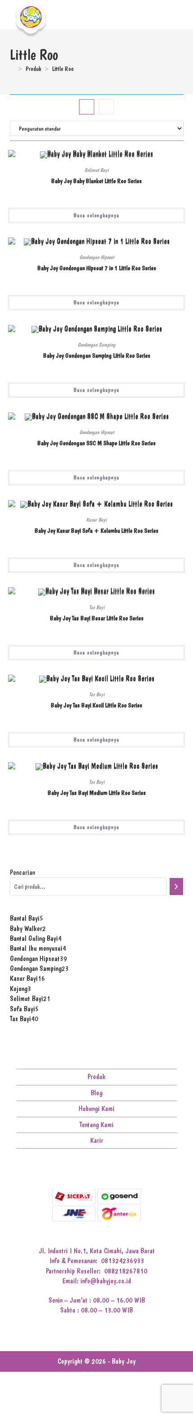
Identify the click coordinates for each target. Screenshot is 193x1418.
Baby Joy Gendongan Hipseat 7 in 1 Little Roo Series (96, 268)
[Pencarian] (176, 887)
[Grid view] (86, 106)
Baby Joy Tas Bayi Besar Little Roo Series (97, 618)
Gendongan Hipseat (96, 257)
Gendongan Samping (96, 345)
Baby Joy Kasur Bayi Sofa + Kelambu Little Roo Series (96, 530)
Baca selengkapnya (96, 215)
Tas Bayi (97, 607)
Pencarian (22, 872)
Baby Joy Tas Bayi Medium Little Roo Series (97, 792)
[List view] (106, 106)
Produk (96, 1076)
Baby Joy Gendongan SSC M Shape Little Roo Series (96, 443)
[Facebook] (75, 1170)
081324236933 (122, 1260)
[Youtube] (103, 1170)
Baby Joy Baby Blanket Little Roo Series (96, 180)
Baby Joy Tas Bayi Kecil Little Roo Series (96, 705)
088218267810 (125, 1271)
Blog (96, 1093)
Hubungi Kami (96, 1108)
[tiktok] (117, 1170)
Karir (96, 1140)
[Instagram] (89, 1170)
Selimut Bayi (96, 170)
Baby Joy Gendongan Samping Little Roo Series (96, 355)
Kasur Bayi (96, 520)
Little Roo (63, 68)
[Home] (12, 68)
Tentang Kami (96, 1124)
